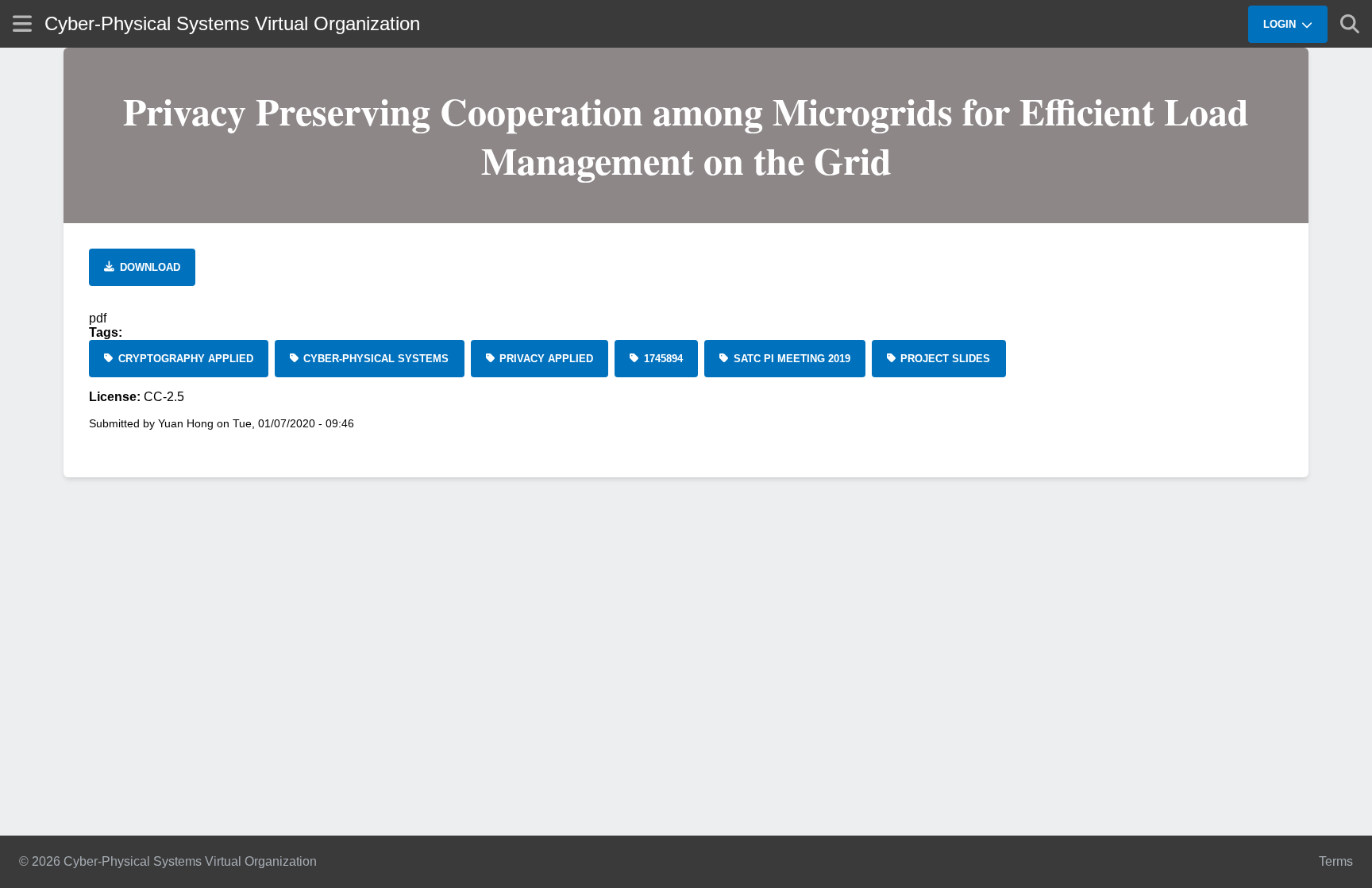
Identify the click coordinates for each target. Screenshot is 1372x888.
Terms (1336, 861)
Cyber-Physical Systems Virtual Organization (232, 23)
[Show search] (1349, 23)
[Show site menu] (22, 23)
